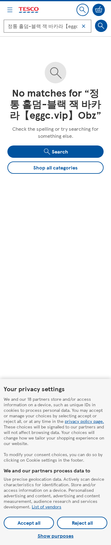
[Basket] (98, 10)
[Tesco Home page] (28, 10)
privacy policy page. (84, 421)
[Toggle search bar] (82, 10)
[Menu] (10, 10)
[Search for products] (101, 26)
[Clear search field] (83, 26)
